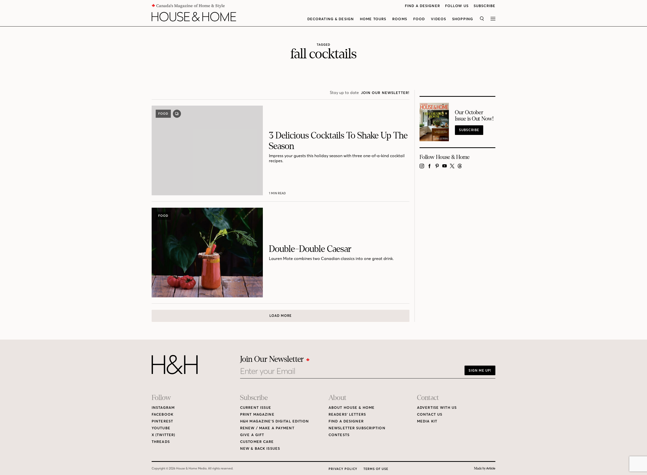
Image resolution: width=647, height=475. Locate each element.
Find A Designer (422, 6)
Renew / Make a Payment (267, 428)
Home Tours (373, 19)
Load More (280, 316)
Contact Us (429, 414)
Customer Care (257, 442)
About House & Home (352, 408)
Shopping (462, 19)
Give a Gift (252, 435)
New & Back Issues (260, 448)
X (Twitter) (163, 435)
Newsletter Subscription (357, 428)
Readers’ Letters (347, 414)
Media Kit (427, 421)
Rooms (399, 19)
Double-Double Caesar (310, 249)
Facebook (162, 414)
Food (419, 19)
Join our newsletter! (385, 93)
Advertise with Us (437, 408)
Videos (438, 19)
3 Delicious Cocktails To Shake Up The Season (338, 141)
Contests (339, 435)
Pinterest (162, 421)
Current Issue (255, 408)
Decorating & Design (330, 19)
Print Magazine (257, 414)
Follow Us (457, 6)
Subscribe (484, 6)
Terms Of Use (375, 469)
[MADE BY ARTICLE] (484, 468)
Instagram (163, 408)
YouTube (161, 428)
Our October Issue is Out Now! (474, 115)
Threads (161, 442)
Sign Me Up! (480, 370)
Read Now (278, 193)
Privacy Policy (343, 469)
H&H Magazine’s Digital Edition (274, 421)
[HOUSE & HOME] (194, 16)
